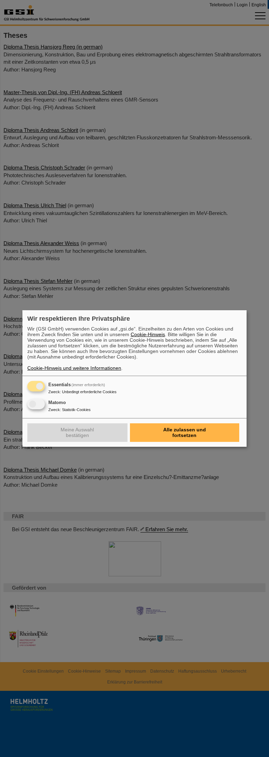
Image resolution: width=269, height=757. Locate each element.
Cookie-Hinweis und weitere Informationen (74, 368)
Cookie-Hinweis (148, 334)
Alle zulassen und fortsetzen (184, 432)
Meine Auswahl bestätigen (77, 432)
